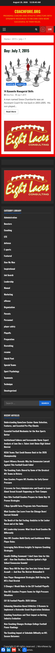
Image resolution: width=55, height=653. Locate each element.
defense (7, 243)
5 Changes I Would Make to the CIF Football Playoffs (26, 586)
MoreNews (43, 646)
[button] (4, 29)
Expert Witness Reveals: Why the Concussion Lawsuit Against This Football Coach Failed (27, 463)
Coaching (10, 84)
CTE (5, 236)
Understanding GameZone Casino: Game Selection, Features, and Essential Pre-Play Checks (26, 424)
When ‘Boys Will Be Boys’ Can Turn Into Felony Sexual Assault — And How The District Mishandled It (27, 570)
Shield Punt (9, 358)
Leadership (21, 84)
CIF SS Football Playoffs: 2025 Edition (20, 600)
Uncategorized (10, 390)
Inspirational (9, 268)
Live (50, 29)
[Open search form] (36, 29)
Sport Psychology (11, 371)
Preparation (9, 339)
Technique (8, 384)
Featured (8, 255)
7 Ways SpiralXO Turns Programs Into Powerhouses (26, 505)
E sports (7, 249)
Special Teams (10, 365)
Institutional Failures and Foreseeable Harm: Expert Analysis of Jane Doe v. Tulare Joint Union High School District (27, 443)
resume (7, 352)
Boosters (8, 223)
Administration (10, 217)
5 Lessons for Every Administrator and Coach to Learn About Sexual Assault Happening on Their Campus (27, 489)
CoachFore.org (27, 11)
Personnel (8, 320)
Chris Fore (10, 95)
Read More (12, 112)
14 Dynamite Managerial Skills (27, 72)
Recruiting (8, 345)
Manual (7, 288)
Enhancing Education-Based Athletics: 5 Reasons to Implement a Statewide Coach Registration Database (27, 607)
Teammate (8, 377)
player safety (9, 326)
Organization (9, 307)
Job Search (8, 275)
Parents (7, 313)
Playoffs (7, 333)
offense (7, 300)
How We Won (9, 262)
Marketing (8, 294)
